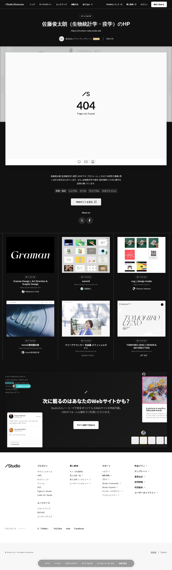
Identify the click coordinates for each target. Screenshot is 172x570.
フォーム (41, 483)
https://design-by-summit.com (86, 284)
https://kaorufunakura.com (85, 351)
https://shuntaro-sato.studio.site (86, 30)
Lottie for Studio (44, 495)
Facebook (79, 528)
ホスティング (42, 479)
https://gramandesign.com (30, 287)
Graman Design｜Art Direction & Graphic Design (30, 283)
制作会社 (41, 512)
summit (86, 281)
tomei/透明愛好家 (30, 345)
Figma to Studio (44, 491)
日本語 (153, 552)
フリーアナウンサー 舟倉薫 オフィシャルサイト (86, 346)
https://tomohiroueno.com (141, 351)
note (68, 528)
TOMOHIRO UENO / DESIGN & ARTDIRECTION (141, 346)
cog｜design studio (141, 281)
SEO (39, 487)
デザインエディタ (44, 471)
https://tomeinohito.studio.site (30, 348)
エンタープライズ (44, 516)
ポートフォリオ (86, 16)
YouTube (58, 528)
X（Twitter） (43, 528)
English (164, 552)
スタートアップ (43, 508)
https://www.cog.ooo (141, 284)
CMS (39, 475)
